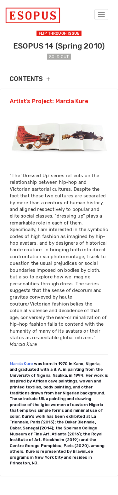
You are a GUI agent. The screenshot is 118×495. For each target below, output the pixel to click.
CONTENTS (29, 79)
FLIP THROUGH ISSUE (59, 33)
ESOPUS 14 (59, 46)
